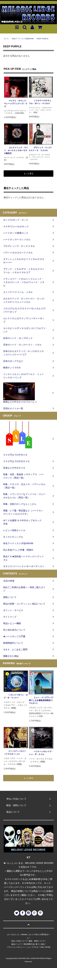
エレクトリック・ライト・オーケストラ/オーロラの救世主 (16, 150)
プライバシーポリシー (15, 947)
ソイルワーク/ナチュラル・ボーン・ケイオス (40, 102)
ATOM (47, 947)
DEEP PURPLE (42, 39)
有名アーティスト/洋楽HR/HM (23, 39)
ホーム (6, 39)
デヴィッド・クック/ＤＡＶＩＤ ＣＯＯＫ (40, 149)
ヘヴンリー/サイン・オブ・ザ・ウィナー (16, 696)
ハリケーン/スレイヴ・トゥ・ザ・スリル (41, 752)
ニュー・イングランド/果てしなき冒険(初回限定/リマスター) (41, 700)
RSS (42, 947)
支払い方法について (19, 941)
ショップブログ (32, 947)
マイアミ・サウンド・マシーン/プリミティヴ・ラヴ (16, 104)
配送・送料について (36, 941)
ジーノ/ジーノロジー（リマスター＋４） (15, 752)
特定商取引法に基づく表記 (34, 944)
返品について (16, 944)
